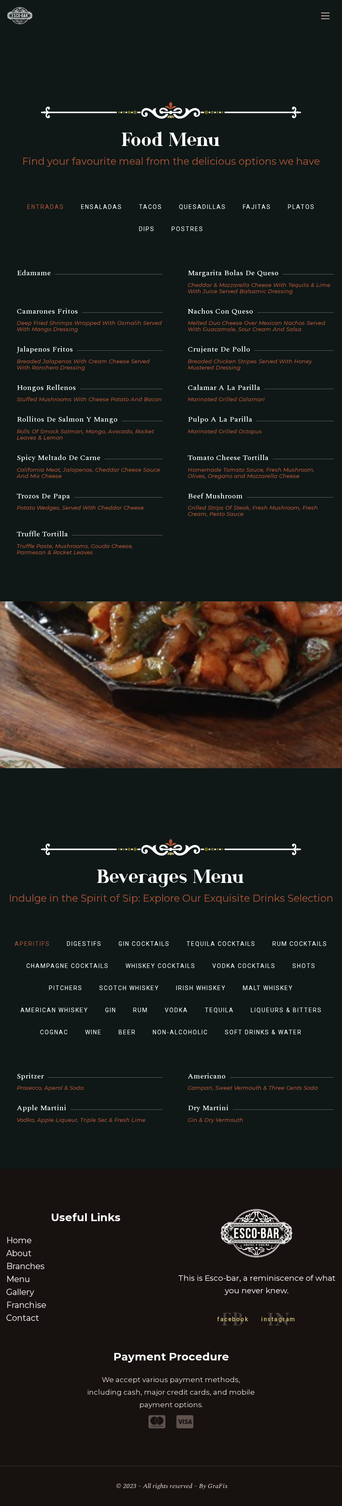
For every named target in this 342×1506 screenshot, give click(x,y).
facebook (233, 1319)
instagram (278, 1319)
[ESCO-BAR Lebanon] (19, 15)
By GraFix (213, 1486)
